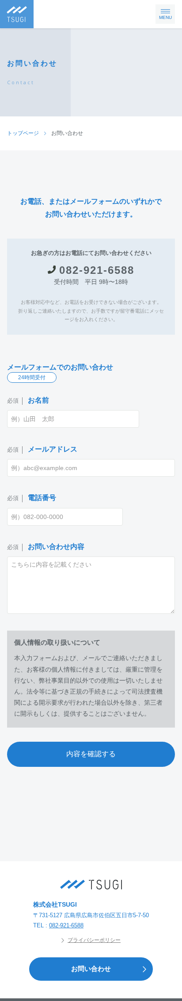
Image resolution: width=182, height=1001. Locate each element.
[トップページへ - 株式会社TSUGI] (91, 884)
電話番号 (31, 497)
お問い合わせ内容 (45, 546)
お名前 (28, 400)
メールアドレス (42, 449)
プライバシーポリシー (94, 940)
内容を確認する (91, 754)
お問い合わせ (91, 968)
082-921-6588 (96, 270)
